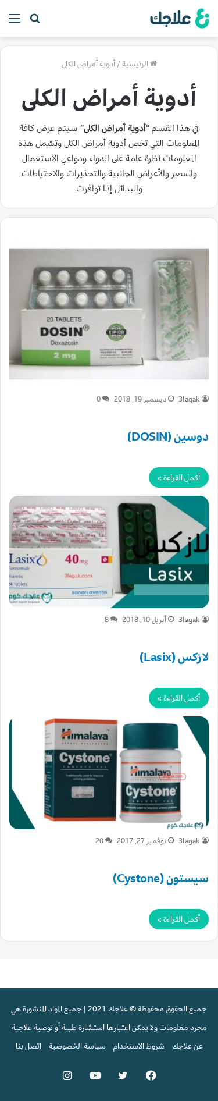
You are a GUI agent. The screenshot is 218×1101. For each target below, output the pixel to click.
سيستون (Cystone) (161, 878)
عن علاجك (187, 1046)
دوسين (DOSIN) (168, 437)
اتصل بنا (28, 1046)
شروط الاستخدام (139, 1046)
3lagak (189, 399)
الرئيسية (136, 64)
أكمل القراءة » (179, 477)
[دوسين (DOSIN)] (109, 314)
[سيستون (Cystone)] (109, 772)
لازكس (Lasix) (174, 657)
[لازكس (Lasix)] (109, 552)
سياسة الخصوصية (77, 1046)
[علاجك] (177, 18)
